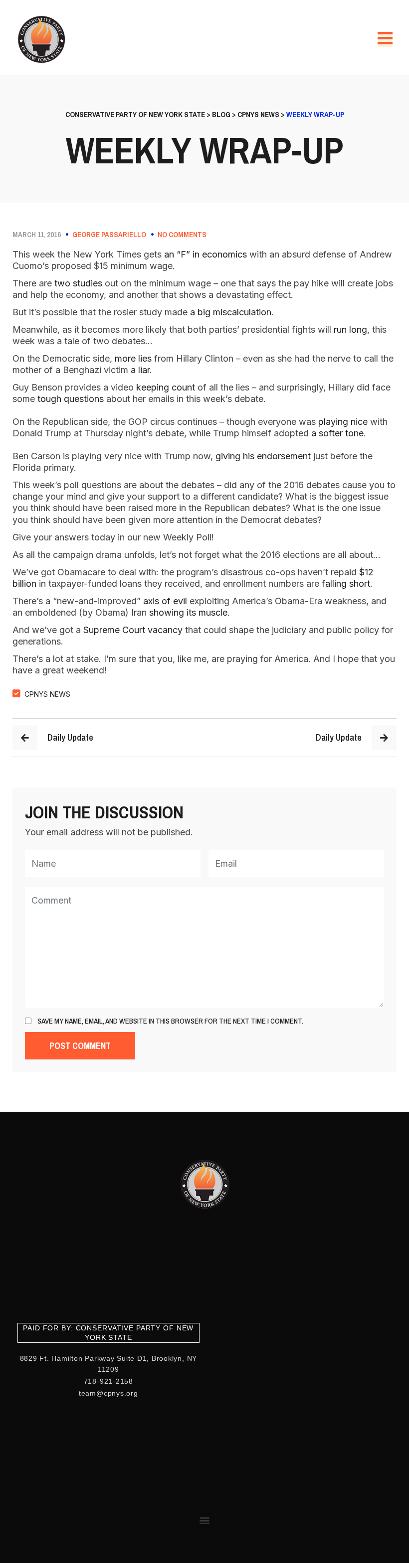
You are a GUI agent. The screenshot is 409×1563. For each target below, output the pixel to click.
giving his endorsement (263, 456)
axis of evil (165, 601)
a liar (140, 370)
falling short (346, 583)
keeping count (165, 387)
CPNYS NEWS (47, 694)
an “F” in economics (205, 254)
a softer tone (337, 433)
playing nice (343, 421)
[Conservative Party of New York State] (43, 39)
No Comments (182, 235)
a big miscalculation (230, 312)
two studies (78, 283)
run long (350, 329)
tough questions (70, 398)
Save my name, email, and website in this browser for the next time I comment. (170, 1021)
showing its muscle (188, 612)
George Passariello (109, 235)
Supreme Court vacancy (133, 630)
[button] (205, 1520)
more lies (133, 358)
